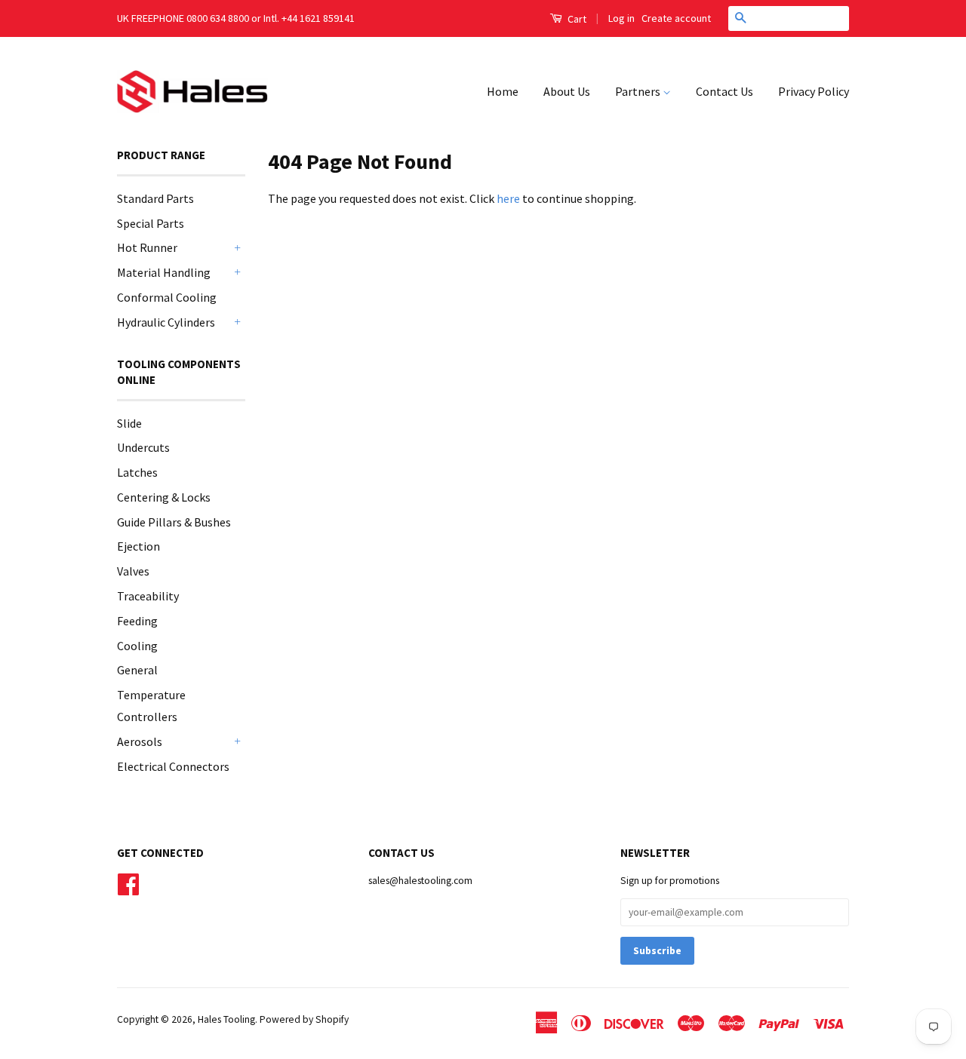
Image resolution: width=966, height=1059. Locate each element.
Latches (137, 472)
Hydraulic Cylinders (166, 322)
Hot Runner (147, 247)
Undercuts (143, 447)
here (508, 198)
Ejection (138, 546)
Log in (621, 18)
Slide (129, 423)
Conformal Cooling (167, 297)
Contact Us (724, 91)
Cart (575, 19)
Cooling (137, 645)
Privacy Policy (813, 91)
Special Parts (150, 223)
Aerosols (139, 741)
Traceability (148, 595)
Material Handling (164, 272)
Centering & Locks (164, 497)
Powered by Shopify (304, 1019)
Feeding (137, 620)
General (137, 669)
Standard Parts (155, 198)
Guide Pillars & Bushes (174, 522)
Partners (639, 91)
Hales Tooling (226, 1019)
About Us (566, 91)
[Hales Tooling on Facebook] (128, 882)
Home (502, 91)
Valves (133, 571)
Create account (676, 18)
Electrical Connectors (173, 766)
